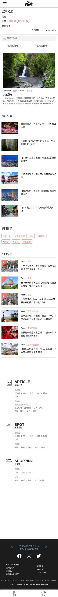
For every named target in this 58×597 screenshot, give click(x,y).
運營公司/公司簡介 (12, 574)
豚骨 (16, 481)
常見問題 (40, 566)
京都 (31, 393)
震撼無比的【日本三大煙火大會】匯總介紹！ (38, 126)
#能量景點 (20, 236)
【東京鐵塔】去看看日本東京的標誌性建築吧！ (38, 192)
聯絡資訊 (40, 569)
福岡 (45, 393)
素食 (23, 473)
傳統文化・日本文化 (23, 405)
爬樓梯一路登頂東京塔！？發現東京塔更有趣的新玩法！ (38, 334)
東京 (25, 393)
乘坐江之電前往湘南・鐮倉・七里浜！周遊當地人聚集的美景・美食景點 (38, 317)
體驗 (23, 448)
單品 (30, 473)
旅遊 (16, 448)
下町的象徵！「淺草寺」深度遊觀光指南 (38, 175)
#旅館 (16, 242)
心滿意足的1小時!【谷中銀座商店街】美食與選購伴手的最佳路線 (38, 301)
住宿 (36, 448)
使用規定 (9, 571)
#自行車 (7, 236)
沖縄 (16, 397)
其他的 (42, 481)
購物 (35, 411)
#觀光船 (41, 236)
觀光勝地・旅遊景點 (23, 408)
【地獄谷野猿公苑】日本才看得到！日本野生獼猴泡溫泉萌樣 (38, 351)
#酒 (31, 236)
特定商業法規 (41, 572)
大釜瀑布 (7, 94)
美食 (28, 411)
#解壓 (5, 242)
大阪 (38, 393)
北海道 (17, 393)
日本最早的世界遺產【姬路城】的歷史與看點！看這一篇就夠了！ (38, 284)
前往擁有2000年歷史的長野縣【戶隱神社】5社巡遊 (38, 142)
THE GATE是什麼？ (13, 565)
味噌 (23, 481)
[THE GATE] (29, 3)
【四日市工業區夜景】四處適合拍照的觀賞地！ (38, 159)
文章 (14, 595)
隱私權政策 (10, 568)
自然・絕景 (38, 408)
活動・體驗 (19, 411)
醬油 (30, 481)
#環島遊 (27, 242)
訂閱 (16, 473)
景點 (43, 595)
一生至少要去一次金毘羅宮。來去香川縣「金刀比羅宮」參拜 (38, 267)
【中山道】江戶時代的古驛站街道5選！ (37, 209)
